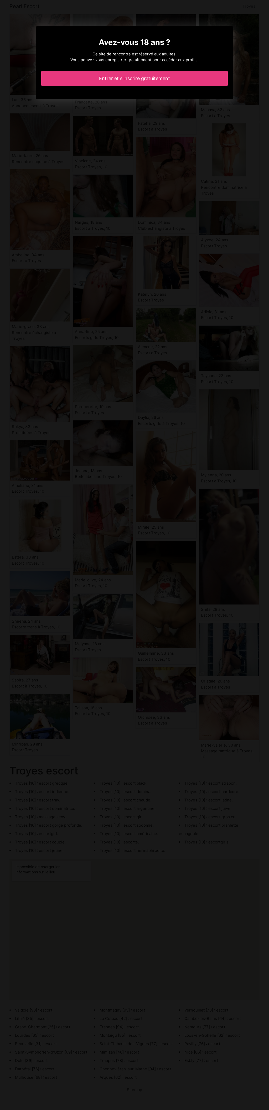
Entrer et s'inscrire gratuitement (134, 78)
